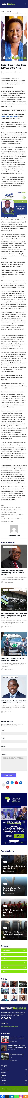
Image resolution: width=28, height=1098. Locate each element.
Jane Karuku (4, 519)
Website (3, 746)
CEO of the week (16, 507)
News (17, 590)
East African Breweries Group (8, 512)
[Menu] (25, 4)
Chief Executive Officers (7, 510)
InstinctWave (23, 1089)
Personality (13, 547)
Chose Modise (18, 510)
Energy (11, 634)
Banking (5, 590)
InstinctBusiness (8, 72)
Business (9, 11)
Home (2, 11)
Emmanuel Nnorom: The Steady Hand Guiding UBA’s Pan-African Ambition (12, 573)
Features (5, 547)
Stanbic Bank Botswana (7, 521)
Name (3, 730)
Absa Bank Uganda (6, 507)
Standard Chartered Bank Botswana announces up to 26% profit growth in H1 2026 (14, 616)
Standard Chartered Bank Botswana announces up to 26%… (17, 1056)
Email (3, 738)
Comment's (4, 754)
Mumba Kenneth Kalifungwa (15, 519)
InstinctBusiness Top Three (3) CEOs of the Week (12, 515)
